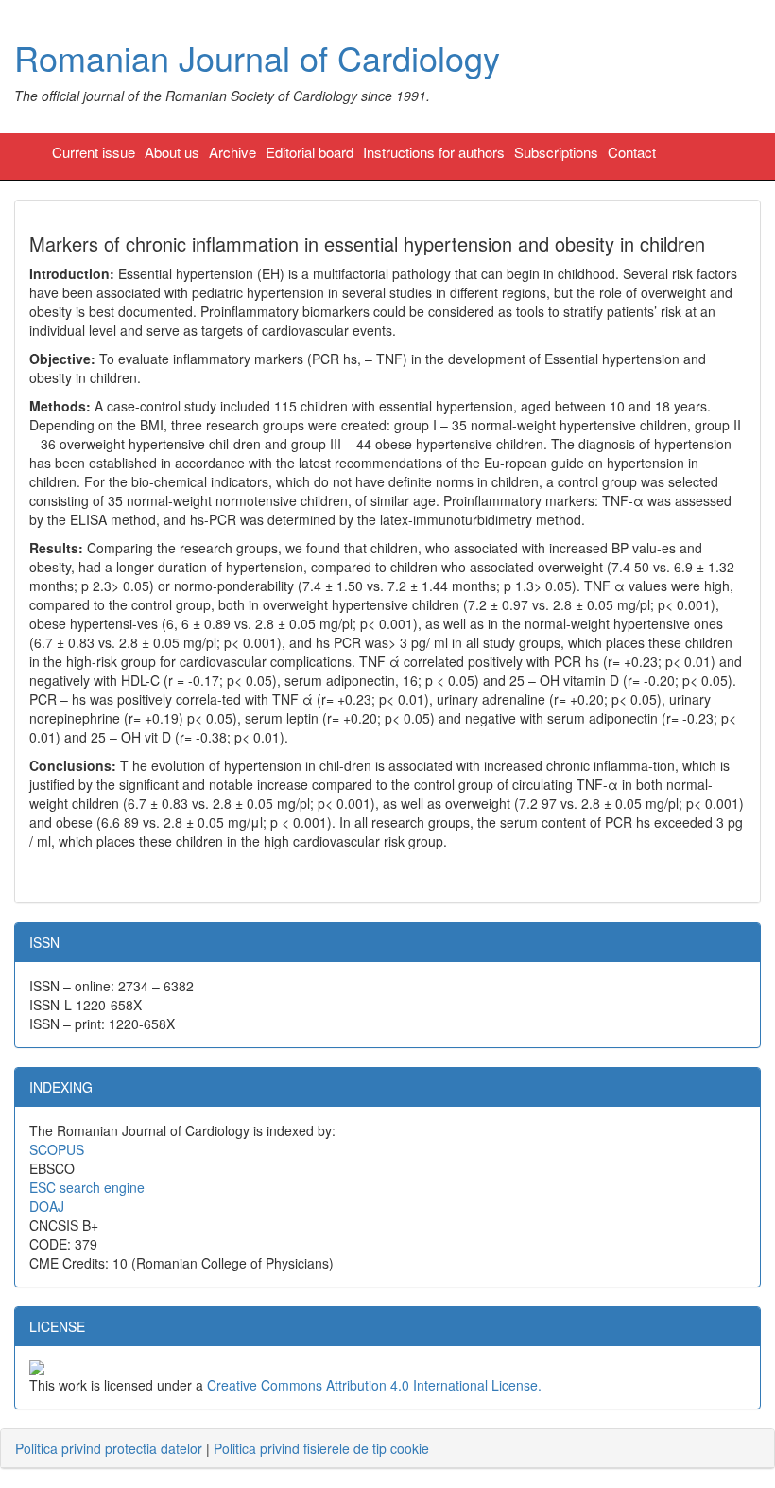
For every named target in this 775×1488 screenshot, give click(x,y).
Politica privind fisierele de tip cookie (321, 1448)
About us (172, 152)
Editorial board (309, 152)
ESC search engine (87, 1187)
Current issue (93, 152)
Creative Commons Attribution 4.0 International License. (374, 1384)
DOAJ (46, 1206)
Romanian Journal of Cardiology (257, 57)
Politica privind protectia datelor (108, 1448)
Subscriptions (556, 152)
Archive (232, 152)
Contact (632, 152)
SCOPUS (56, 1149)
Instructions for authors (434, 152)
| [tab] (222, 1448)
